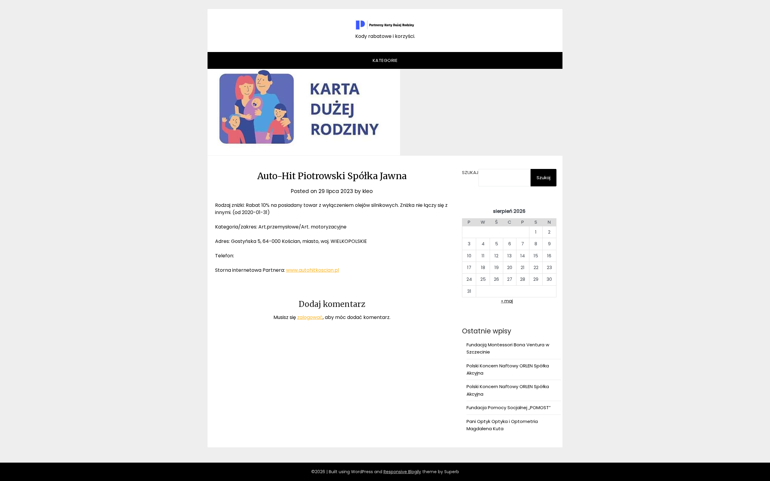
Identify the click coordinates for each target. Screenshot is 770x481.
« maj (507, 301)
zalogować (310, 317)
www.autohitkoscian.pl (312, 270)
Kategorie (385, 60)
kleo (367, 191)
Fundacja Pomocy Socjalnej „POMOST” (509, 407)
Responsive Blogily (402, 472)
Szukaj (470, 172)
